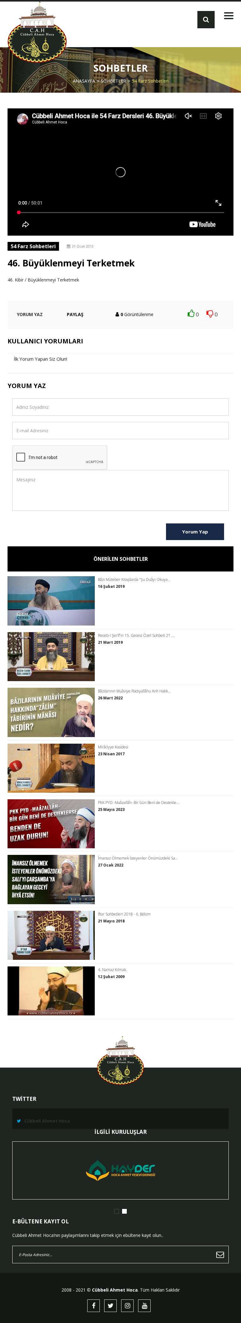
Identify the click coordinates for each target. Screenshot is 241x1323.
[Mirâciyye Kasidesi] (53, 768)
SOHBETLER (113, 81)
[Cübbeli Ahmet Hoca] (37, 32)
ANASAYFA (84, 81)
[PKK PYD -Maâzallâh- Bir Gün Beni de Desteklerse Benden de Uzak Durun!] (53, 823)
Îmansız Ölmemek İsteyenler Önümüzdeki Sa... (138, 858)
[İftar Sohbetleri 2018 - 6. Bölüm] (53, 935)
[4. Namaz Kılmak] (53, 990)
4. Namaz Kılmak (112, 969)
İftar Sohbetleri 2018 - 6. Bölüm (124, 914)
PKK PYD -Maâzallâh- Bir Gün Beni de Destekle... (138, 802)
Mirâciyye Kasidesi (113, 747)
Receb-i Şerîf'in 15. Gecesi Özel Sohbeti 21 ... (136, 635)
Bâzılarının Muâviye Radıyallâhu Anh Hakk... (134, 691)
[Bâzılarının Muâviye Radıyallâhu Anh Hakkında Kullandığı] (53, 712)
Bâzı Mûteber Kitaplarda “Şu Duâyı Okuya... (134, 579)
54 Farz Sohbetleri (150, 81)
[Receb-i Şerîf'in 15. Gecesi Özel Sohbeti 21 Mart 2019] (53, 656)
